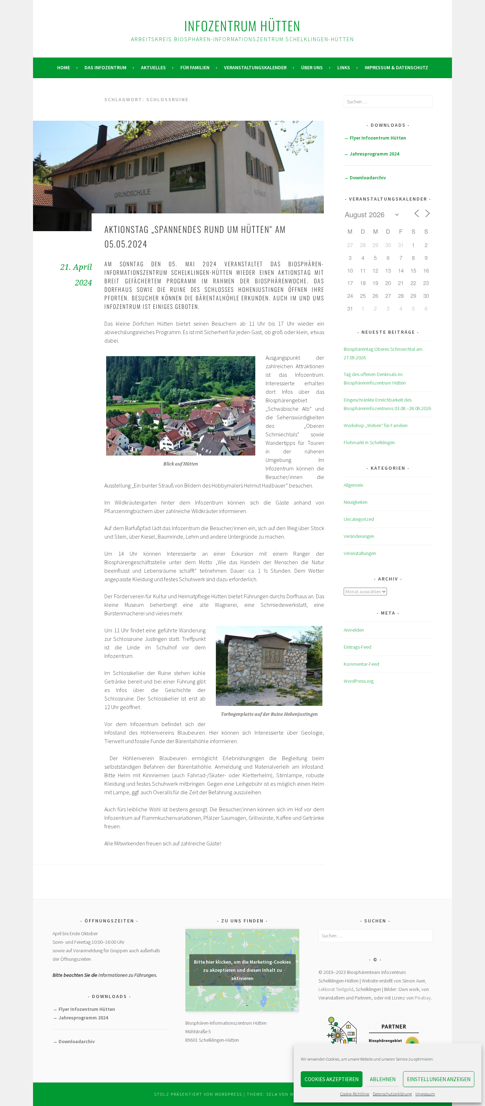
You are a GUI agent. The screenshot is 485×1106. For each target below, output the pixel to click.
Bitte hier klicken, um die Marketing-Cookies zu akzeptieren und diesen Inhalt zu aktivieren (242, 970)
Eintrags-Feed (357, 647)
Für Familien (194, 67)
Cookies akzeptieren (332, 1079)
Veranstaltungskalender (255, 67)
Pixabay (423, 998)
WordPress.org (359, 681)
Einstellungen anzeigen (438, 1079)
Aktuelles (153, 67)
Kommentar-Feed (361, 664)
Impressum (425, 1093)
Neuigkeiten (355, 502)
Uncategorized (359, 519)
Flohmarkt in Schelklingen (369, 442)
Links (343, 67)
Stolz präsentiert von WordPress (198, 1094)
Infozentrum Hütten (242, 25)
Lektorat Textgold (335, 989)
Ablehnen (383, 1079)
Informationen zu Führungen (127, 975)
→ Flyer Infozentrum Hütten (375, 138)
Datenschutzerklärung (392, 1093)
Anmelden (354, 630)
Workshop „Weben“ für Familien (376, 425)
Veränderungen (359, 536)
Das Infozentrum (105, 67)
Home (63, 67)
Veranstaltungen (360, 553)
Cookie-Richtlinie (354, 1093)
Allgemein (353, 485)
